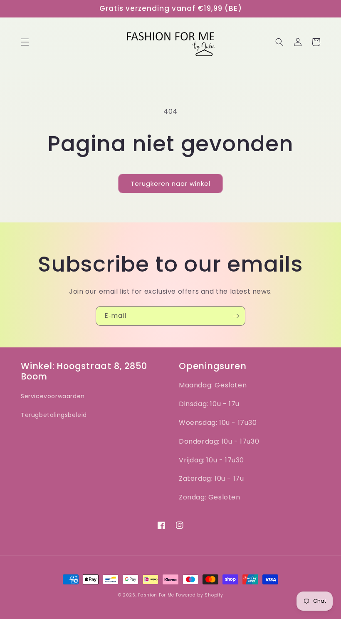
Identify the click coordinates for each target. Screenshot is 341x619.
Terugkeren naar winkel (170, 183)
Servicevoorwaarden (53, 396)
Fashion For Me (157, 595)
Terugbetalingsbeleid (54, 415)
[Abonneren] (236, 316)
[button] (25, 42)
